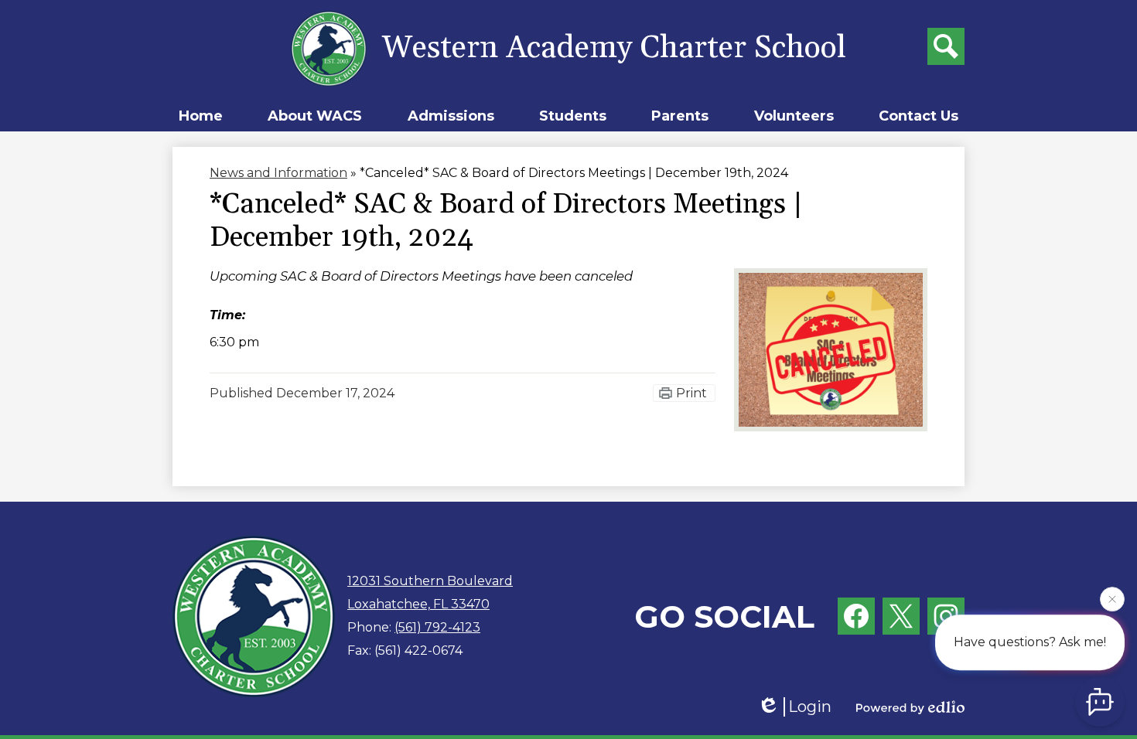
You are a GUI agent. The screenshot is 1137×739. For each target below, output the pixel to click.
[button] (314, 115)
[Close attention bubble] (1112, 597)
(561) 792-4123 (437, 627)
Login (809, 706)
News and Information (278, 172)
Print (691, 393)
